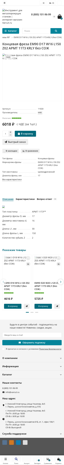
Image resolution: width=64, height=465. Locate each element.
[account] (59, 3)
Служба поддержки (14, 433)
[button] (27, 312)
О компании (10, 358)
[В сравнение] (28, 264)
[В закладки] (28, 258)
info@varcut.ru (12, 392)
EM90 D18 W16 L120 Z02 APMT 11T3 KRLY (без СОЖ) (17, 286)
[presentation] (3, 282)
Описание (8, 199)
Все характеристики (12, 179)
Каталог (7, 374)
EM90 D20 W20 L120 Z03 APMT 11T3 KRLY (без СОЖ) (47, 286)
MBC (40, 112)
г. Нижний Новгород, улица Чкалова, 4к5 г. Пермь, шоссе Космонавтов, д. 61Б (25, 405)
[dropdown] (4, 3)
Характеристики (25, 199)
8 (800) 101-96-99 (41, 14)
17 (39, 175)
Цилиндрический (46, 171)
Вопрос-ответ (46, 199)
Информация (10, 366)
